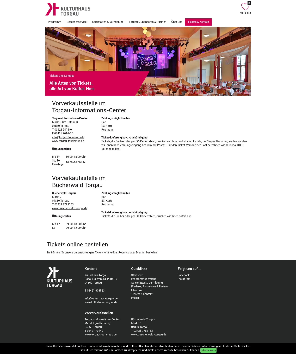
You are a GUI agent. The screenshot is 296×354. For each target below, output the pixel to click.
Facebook (184, 275)
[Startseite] (142, 9)
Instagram (184, 279)
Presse (135, 297)
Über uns (176, 22)
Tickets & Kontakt (141, 294)
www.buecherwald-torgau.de (69, 208)
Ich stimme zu (208, 350)
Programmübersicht (143, 279)
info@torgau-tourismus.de (68, 137)
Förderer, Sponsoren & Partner (147, 22)
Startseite (137, 275)
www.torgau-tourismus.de (68, 141)
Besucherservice (77, 22)
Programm (54, 22)
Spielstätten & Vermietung (108, 22)
